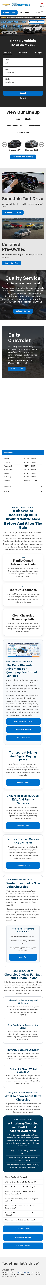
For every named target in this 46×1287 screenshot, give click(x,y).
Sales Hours (8, 453)
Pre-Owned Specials (23, 1237)
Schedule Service (23, 311)
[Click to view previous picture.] (3, 27)
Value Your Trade (23, 738)
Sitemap (26, 1272)
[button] (9, 12)
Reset (23, 99)
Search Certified (11, 263)
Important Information (36, 22)
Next (41, 144)
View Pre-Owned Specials (23, 721)
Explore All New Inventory (23, 157)
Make (7, 69)
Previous (4, 144)
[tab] (7, 52)
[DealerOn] (8, 1270)
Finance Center (23, 782)
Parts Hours (8, 492)
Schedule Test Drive (13, 213)
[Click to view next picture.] (42, 27)
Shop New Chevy (23, 826)
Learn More (23, 957)
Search (23, 94)
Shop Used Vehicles (23, 730)
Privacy (32, 1272)
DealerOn (19, 1272)
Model (7, 79)
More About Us (17, 369)
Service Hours (9, 487)
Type (7, 60)
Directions (24, 12)
